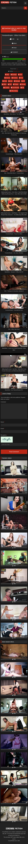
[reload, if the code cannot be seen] (7, 442)
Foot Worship (16, 87)
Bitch (8, 74)
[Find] (25, 8)
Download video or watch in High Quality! (15, 29)
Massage (17, 81)
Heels (5, 81)
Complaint (15, 52)
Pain (10, 84)
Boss (21, 74)
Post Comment (14, 451)
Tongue (16, 84)
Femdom (15, 77)
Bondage (14, 74)
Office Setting (14, 90)
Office (4, 84)
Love (11, 81)
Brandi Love (16, 71)
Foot (22, 77)
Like (13, 39)
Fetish (9, 2)
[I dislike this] (18, 39)
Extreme (8, 77)
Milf (24, 81)
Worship (23, 84)
